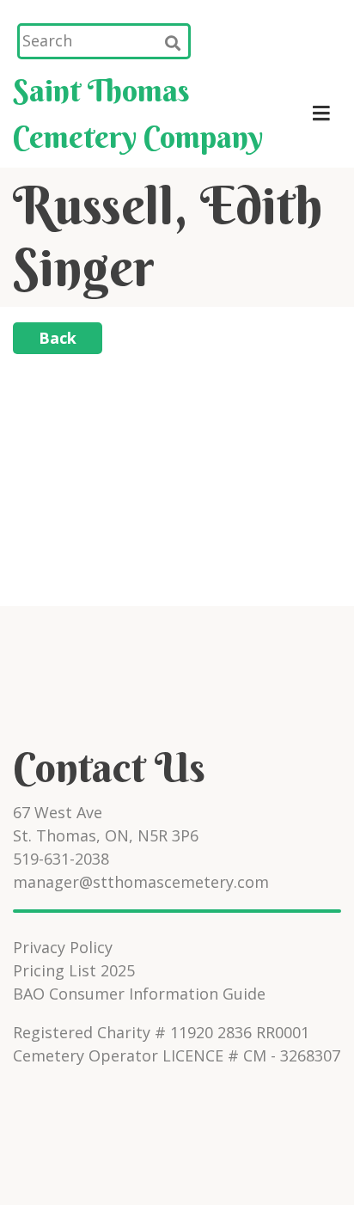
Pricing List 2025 (74, 970)
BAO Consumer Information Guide (139, 993)
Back (57, 337)
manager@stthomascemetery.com (141, 882)
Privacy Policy (63, 947)
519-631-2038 (61, 858)
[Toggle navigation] (321, 113)
